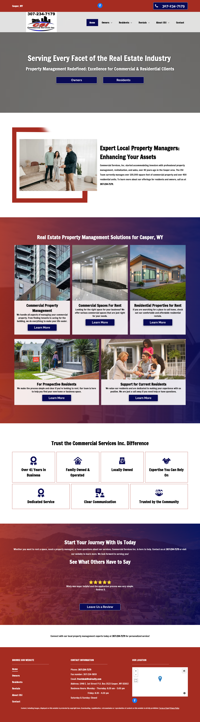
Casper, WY (17, 6)
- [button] (136, 675)
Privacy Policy (174, 708)
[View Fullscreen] (136, 680)
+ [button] (136, 671)
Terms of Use (164, 708)
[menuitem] (93, 22)
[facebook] (100, 6)
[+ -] (160, 682)
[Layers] (184, 671)
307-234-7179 (106, 184)
